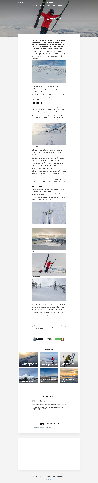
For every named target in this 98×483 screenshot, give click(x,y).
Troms (48, 21)
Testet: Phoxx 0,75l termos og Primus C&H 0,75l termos (41, 327)
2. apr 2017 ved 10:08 (40, 401)
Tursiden (49, 2)
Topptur (44, 21)
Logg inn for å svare (36, 413)
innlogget (39, 427)
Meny (76, 2)
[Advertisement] (49, 456)
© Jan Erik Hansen (49, 479)
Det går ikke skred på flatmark (57, 326)
